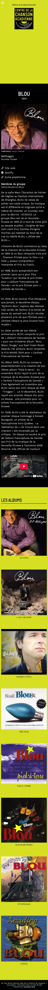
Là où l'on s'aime (24, 617)
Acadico (24, 963)
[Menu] (2, 3)
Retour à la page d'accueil (24, 4)
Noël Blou (24, 731)
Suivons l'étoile (24, 676)
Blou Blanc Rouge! (24, 844)
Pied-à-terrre (24, 786)
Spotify (9, 172)
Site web (10, 168)
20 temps (24, 558)
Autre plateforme (15, 177)
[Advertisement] (24, 58)
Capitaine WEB (29, 987)
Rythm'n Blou (24, 904)
